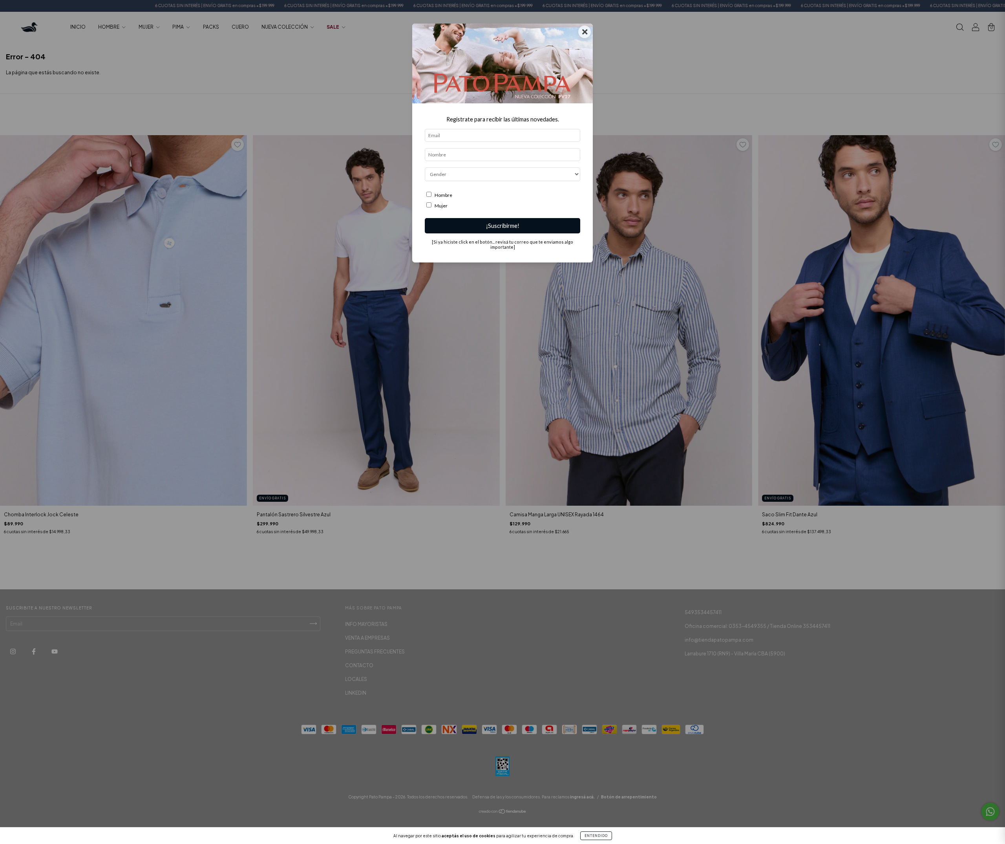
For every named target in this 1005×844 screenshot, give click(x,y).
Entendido (596, 836)
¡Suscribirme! (502, 225)
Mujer (441, 206)
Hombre (443, 195)
